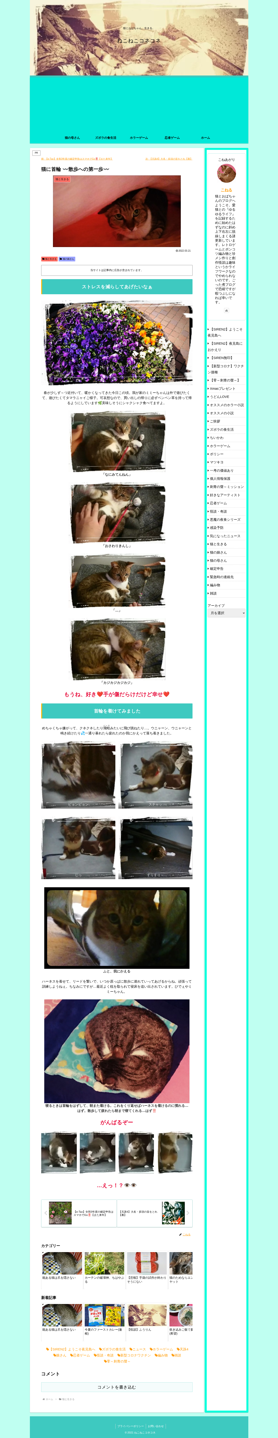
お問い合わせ (156, 1426)
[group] (62, 1270)
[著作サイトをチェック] (226, 310)
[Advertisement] (139, 103)
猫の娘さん (68, 259)
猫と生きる (51, 259)
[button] (185, 1269)
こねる (226, 190)
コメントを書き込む (116, 1387)
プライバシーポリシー (130, 1426)
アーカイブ (216, 606)
